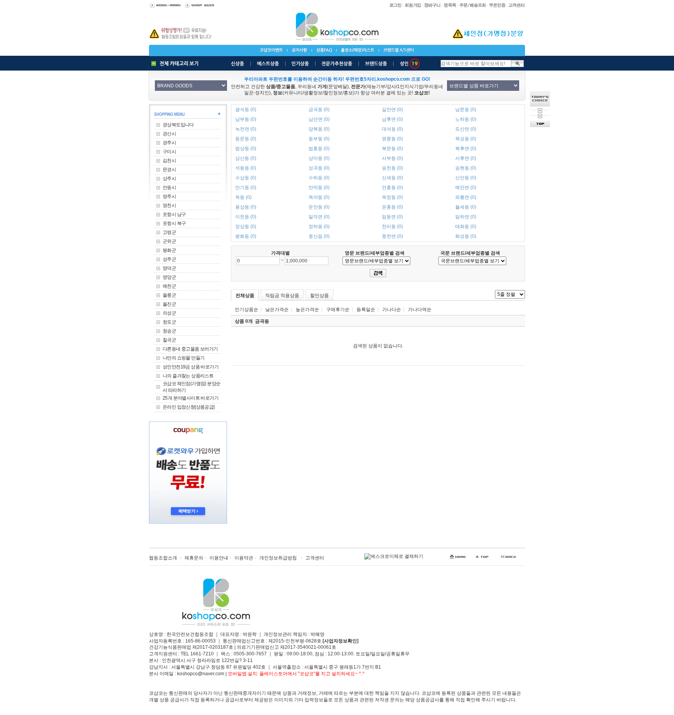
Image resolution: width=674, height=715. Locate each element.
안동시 (169, 187)
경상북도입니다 (178, 124)
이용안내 (218, 558)
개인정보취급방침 (278, 558)
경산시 (169, 133)
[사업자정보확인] (340, 641)
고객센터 (314, 558)
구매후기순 (337, 309)
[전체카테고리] (176, 64)
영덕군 (169, 268)
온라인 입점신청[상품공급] (189, 407)
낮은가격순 (277, 309)
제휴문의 (193, 558)
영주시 (169, 196)
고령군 (169, 232)
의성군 (169, 313)
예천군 (169, 286)
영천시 (169, 205)
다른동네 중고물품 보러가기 (190, 349)
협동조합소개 (163, 558)
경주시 (169, 142)
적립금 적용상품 (282, 295)
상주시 (169, 178)
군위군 (169, 241)
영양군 (169, 277)
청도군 (169, 322)
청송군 (169, 331)
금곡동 (262, 321)
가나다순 (391, 309)
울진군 (169, 304)
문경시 (169, 169)
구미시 (169, 151)
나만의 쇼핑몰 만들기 (183, 358)
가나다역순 (419, 309)
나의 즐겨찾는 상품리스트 (188, 376)
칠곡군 (169, 340)
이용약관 (243, 558)
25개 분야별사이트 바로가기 (190, 398)
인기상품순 (246, 309)
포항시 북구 (174, 223)
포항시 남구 (174, 214)
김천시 (169, 160)
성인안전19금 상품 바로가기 (190, 367)
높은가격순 (307, 309)
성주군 (169, 259)
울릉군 (169, 295)
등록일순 (366, 309)
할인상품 (319, 295)
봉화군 (169, 250)
